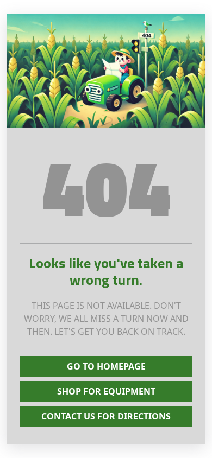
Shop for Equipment (106, 391)
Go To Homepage (106, 366)
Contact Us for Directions (106, 416)
